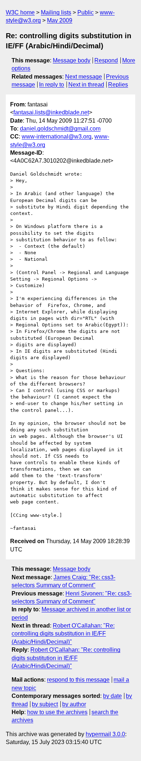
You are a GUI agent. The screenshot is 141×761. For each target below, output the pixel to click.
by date (112, 696)
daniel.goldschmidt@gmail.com (60, 129)
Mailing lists (56, 12)
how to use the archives (57, 712)
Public (85, 12)
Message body (71, 60)
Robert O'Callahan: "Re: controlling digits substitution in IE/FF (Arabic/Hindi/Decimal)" (63, 634)
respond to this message (78, 680)
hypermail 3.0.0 (105, 734)
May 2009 (59, 20)
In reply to (51, 85)
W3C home (20, 12)
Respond (106, 60)
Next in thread (86, 85)
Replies (118, 85)
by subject (45, 704)
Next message (83, 77)
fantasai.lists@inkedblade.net (51, 112)
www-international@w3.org (56, 136)
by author (74, 704)
